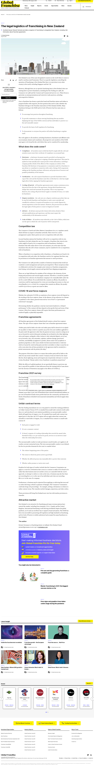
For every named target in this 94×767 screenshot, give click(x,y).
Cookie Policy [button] (57, 382)
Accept (47, 386)
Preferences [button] (52, 384)
